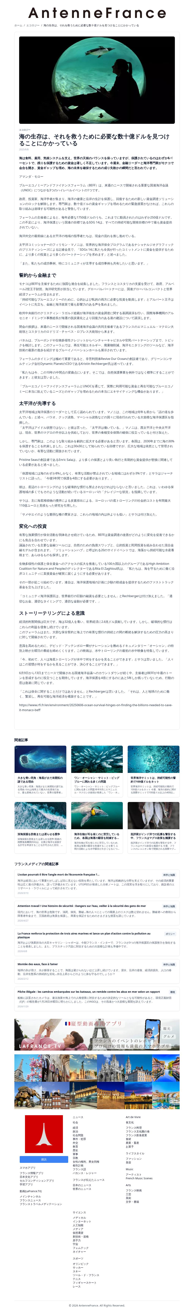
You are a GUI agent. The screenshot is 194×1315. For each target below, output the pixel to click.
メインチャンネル (30, 1196)
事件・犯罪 (79, 1139)
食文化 (130, 1122)
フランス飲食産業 (136, 1135)
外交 (75, 1143)
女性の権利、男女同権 (86, 1161)
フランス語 (79, 1169)
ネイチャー (79, 1251)
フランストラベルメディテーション (41, 1204)
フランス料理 (134, 1127)
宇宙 (75, 1244)
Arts (128, 1185)
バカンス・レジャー (85, 1173)
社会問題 (78, 1135)
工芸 (128, 1194)
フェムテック (81, 1248)
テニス (77, 1279)
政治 (75, 1131)
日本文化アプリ (29, 1177)
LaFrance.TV (33, 1191)
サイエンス (79, 1212)
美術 (128, 1198)
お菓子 (130, 1146)
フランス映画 (134, 1190)
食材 (128, 1139)
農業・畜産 (132, 1143)
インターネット (82, 1221)
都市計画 (78, 1165)
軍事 (75, 1154)
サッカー (78, 1267)
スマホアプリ (28, 1167)
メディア (78, 1229)
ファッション (134, 1158)
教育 (75, 1146)
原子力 (77, 1240)
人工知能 (78, 1225)
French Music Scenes (139, 1178)
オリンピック (81, 1263)
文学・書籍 (132, 1201)
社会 (75, 1122)
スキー (77, 1271)
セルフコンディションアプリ (37, 1180)
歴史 (75, 1150)
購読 (44, 1159)
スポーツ (78, 1258)
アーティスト (134, 1174)
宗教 (75, 1158)
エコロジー (33, 25)
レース (77, 1286)
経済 (75, 1127)
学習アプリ (26, 1184)
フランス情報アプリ (32, 1173)
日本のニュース (82, 1185)
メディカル (79, 1217)
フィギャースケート (85, 1282)
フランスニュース (30, 1200)
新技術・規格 (81, 1236)
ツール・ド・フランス (86, 1275)
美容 (128, 1162)
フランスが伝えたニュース (89, 1180)
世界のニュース (82, 1189)
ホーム (18, 25)
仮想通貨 (78, 1232)
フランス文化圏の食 (138, 1131)
